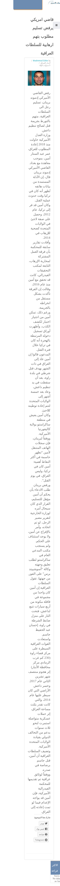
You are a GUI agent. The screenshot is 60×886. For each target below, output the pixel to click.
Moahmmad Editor (40, 61)
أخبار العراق (45, 63)
